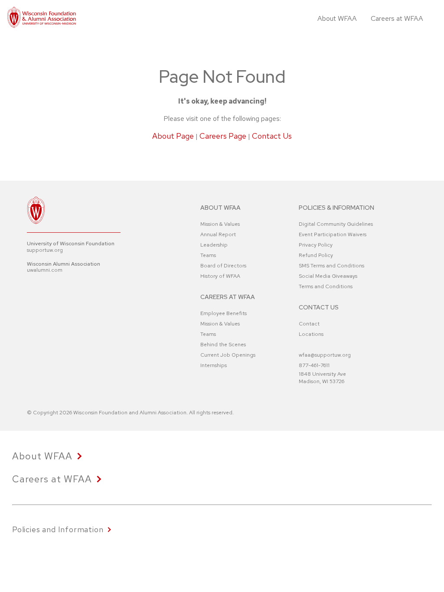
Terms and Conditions (326, 286)
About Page (173, 136)
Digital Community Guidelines (336, 224)
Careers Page (222, 136)
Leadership (214, 244)
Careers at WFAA (397, 18)
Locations (311, 334)
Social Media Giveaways (328, 276)
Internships (213, 365)
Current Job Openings (227, 354)
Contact (309, 323)
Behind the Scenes (223, 344)
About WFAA (337, 18)
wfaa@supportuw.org (325, 354)
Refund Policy (316, 255)
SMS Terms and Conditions (331, 265)
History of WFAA (220, 276)
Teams (208, 255)
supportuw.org (45, 250)
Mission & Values (220, 224)
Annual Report (218, 234)
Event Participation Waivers (332, 234)
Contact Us (272, 136)
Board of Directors (223, 265)
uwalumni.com (44, 270)
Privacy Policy (316, 244)
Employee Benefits (223, 313)
